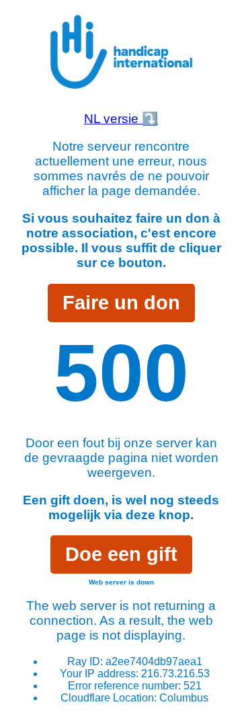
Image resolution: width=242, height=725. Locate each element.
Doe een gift (121, 554)
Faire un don (121, 302)
